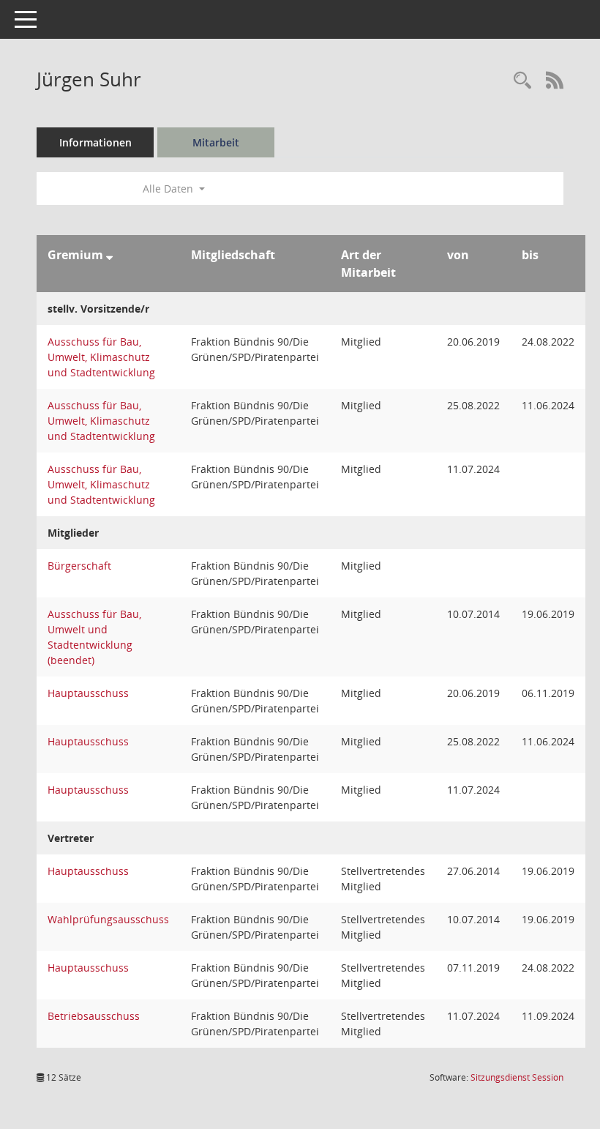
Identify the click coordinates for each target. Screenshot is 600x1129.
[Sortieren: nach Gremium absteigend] (109, 255)
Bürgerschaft (79, 566)
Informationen (95, 142)
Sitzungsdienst (516, 1077)
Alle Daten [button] (169, 188)
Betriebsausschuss (94, 1016)
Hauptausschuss (88, 693)
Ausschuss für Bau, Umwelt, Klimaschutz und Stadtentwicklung (101, 357)
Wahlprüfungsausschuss (108, 919)
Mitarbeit (215, 142)
